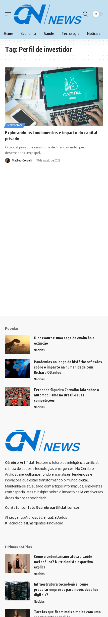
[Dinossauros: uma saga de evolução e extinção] (17, 344)
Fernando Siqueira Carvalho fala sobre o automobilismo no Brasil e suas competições (66, 395)
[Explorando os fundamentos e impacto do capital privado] (54, 96)
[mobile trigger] (9, 14)
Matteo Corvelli (22, 160)
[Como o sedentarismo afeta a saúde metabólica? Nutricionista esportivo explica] (17, 563)
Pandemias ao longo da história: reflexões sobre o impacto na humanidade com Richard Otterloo (68, 367)
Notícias (15, 125)
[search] (85, 14)
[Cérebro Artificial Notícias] (48, 14)
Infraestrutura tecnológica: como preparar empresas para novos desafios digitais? (66, 589)
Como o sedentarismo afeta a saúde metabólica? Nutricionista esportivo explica (63, 561)
